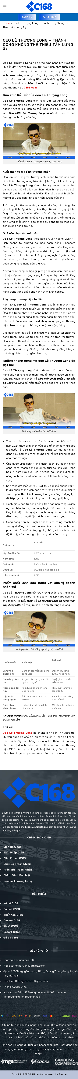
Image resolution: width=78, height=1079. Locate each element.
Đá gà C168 (11, 937)
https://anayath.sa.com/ (39, 826)
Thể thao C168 (13, 914)
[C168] (39, 7)
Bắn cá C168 (11, 909)
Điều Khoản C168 (14, 858)
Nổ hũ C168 (10, 903)
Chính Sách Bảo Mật (16, 875)
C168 (5, 812)
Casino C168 (11, 920)
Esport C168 (11, 931)
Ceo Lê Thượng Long (17, 880)
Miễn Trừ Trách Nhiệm (18, 869)
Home (6, 22)
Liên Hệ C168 (12, 846)
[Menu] (5, 6)
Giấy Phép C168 (13, 852)
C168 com (30, 87)
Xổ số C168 (10, 926)
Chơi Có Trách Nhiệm (17, 863)
